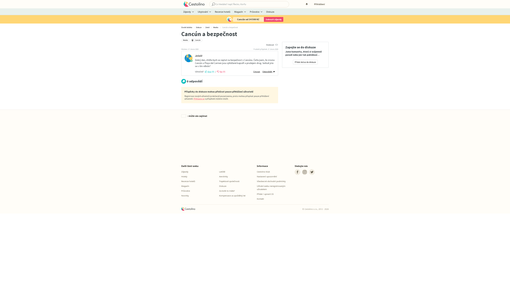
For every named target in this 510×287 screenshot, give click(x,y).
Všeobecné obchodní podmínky (271, 181)
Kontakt (260, 198)
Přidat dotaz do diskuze (305, 62)
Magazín (185, 186)
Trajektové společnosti (229, 181)
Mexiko (185, 40)
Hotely (184, 176)
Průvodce (185, 190)
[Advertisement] (255, 141)
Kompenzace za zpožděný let (232, 195)
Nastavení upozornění (267, 176)
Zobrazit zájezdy (274, 19)
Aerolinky (223, 176)
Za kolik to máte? (227, 190)
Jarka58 (198, 55)
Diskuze (270, 11)
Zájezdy (184, 171)
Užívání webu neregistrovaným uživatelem (271, 188)
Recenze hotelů (222, 11)
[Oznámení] (306, 4)
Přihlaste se (199, 98)
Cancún (198, 40)
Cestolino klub (263, 171)
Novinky (185, 195)
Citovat (256, 71)
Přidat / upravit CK (265, 194)
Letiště (222, 171)
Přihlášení (319, 4)
